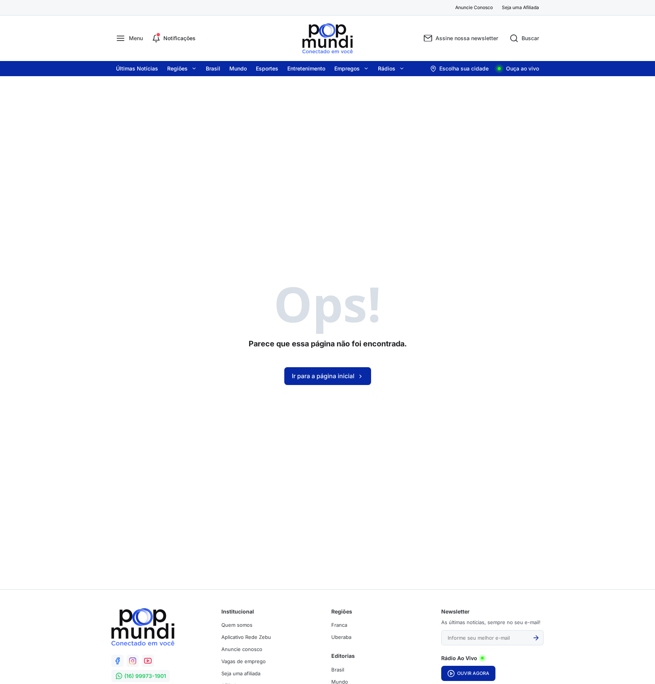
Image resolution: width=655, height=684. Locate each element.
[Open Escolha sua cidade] (459, 68)
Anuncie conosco (241, 649)
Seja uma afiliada (240, 673)
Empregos (347, 68)
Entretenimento (306, 68)
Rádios (386, 68)
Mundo (238, 68)
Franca (339, 625)
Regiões (177, 68)
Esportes (267, 68)
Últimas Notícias (137, 68)
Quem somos (236, 625)
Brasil (213, 68)
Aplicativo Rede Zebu (246, 637)
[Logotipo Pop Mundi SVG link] (142, 627)
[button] (129, 38)
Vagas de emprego (243, 661)
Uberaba (341, 637)
